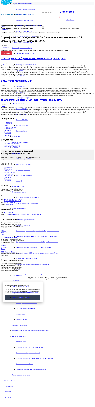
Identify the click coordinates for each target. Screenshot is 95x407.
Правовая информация (64, 274)
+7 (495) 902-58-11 (66, 12)
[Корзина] (61, 23)
